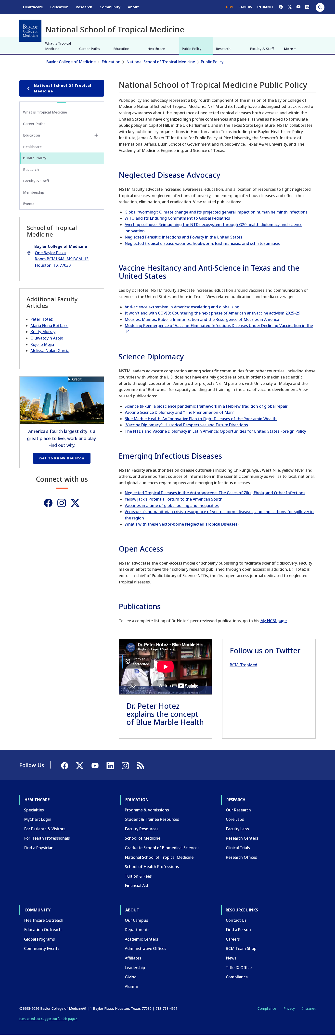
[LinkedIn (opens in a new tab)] (307, 7)
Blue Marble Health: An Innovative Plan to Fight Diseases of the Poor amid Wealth (201, 418)
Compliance (237, 977)
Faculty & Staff (262, 48)
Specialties (34, 810)
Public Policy (191, 48)
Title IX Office (239, 967)
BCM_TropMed (243, 665)
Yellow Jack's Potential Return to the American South (173, 499)
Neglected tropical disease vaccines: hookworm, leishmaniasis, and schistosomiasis (202, 243)
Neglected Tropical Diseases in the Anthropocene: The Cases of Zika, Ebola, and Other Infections (215, 492)
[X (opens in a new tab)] (290, 7)
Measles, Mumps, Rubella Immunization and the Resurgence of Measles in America (202, 319)
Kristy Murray (42, 331)
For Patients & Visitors (44, 829)
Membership (33, 192)
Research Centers (242, 838)
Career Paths (89, 48)
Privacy (289, 1008)
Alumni (131, 986)
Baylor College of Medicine (71, 61)
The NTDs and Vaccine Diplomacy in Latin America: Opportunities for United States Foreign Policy (215, 431)
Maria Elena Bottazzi (49, 325)
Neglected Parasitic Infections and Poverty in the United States (183, 237)
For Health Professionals (47, 838)
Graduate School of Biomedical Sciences (162, 847)
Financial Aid (136, 885)
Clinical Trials (238, 847)
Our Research (238, 810)
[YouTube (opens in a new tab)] (298, 7)
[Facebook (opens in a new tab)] (281, 7)
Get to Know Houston (61, 458)
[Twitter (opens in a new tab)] (75, 503)
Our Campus (136, 920)
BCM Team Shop (241, 948)
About (133, 6)
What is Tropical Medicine (58, 46)
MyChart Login (37, 819)
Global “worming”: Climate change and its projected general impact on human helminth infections (216, 212)
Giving (131, 977)
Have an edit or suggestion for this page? (48, 1019)
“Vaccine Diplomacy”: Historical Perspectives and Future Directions (186, 425)
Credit (77, 379)
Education (59, 6)
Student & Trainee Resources (152, 819)
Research (84, 6)
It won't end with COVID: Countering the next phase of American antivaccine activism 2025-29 (212, 313)
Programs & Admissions (147, 810)
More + (290, 48)
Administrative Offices (145, 948)
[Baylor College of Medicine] (30, 31)
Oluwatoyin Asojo (46, 338)
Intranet (309, 1008)
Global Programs (39, 939)
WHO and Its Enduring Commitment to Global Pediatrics (177, 218)
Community (110, 6)
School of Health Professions (152, 866)
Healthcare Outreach (43, 920)
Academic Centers (141, 939)
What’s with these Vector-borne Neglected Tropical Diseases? (182, 524)
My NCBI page (273, 620)
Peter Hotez (41, 319)
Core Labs (235, 819)
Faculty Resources (141, 829)
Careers (233, 939)
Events (29, 203)
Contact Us (236, 920)
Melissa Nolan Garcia (49, 350)
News (231, 958)
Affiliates (133, 958)
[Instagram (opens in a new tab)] (61, 503)
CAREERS (245, 7)
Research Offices (241, 857)
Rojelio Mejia (42, 344)
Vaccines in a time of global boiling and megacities (172, 505)
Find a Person (238, 929)
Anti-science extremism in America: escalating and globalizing (182, 307)
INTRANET (265, 7)
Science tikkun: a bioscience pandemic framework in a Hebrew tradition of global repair (206, 406)
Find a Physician (38, 847)
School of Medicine (142, 838)
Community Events (41, 948)
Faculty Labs (237, 829)
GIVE (229, 7)
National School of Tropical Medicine (160, 61)
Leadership (135, 967)
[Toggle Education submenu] (96, 135)
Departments (137, 929)
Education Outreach (43, 929)
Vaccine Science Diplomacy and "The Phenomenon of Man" (179, 412)
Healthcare (33, 6)
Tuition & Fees (138, 876)
